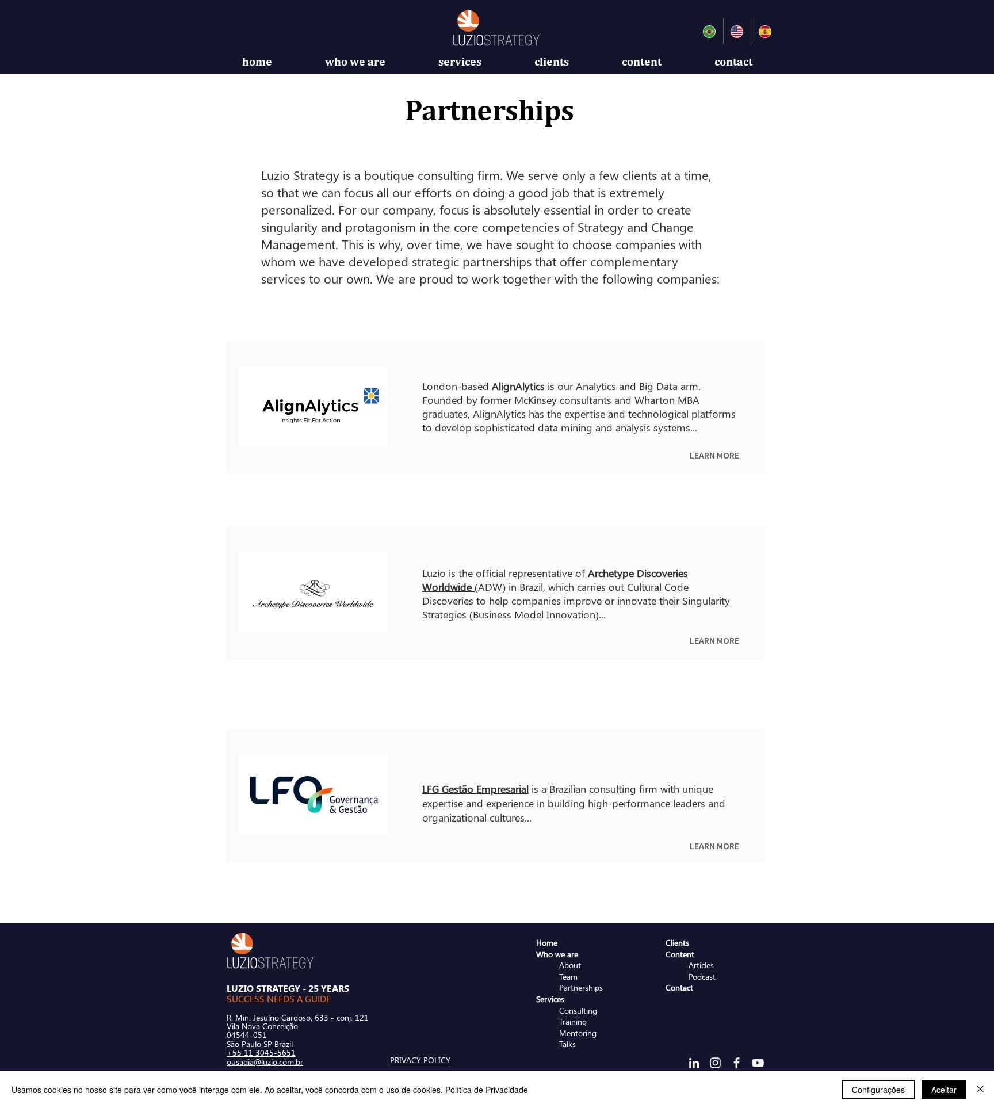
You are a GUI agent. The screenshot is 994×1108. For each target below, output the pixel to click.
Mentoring (578, 1032)
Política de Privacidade (486, 1089)
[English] (737, 31)
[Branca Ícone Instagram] (715, 1063)
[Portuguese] (709, 31)
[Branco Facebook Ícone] (736, 1063)
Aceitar (944, 1089)
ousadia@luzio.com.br (265, 1061)
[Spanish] (765, 31)
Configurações (878, 1089)
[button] (355, 61)
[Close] (980, 1089)
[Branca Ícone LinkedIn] (694, 1063)
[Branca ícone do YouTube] (758, 1063)
